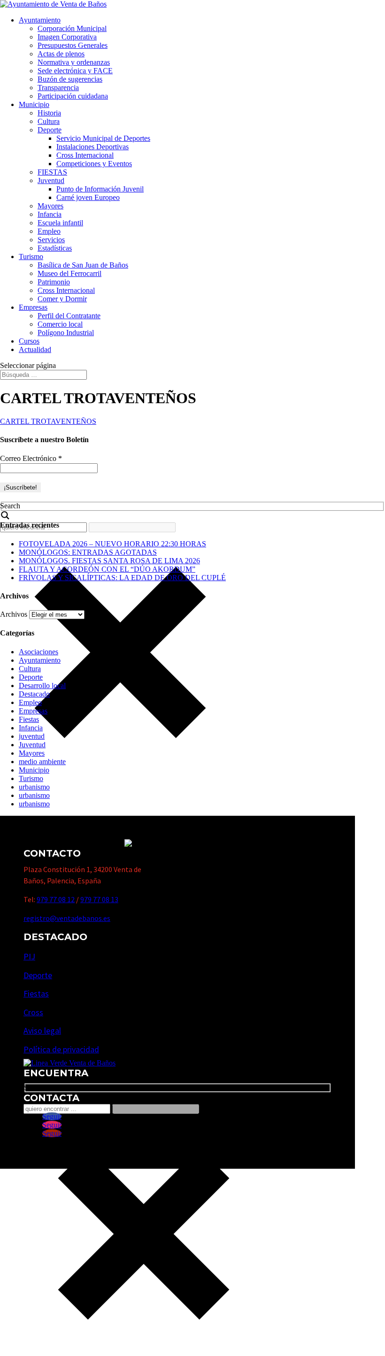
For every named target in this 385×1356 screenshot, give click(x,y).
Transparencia (58, 88)
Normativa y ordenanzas (74, 62)
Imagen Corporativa (67, 37)
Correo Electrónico (31, 458)
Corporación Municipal (72, 28)
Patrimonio (54, 282)
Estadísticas (55, 248)
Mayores (50, 206)
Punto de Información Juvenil (100, 189)
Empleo (49, 231)
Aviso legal (42, 1030)
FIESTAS (52, 172)
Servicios (51, 240)
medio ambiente (42, 762)
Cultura (49, 121)
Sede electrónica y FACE (75, 71)
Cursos (29, 341)
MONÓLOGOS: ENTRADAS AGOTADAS (88, 552)
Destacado (34, 694)
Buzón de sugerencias (70, 79)
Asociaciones (38, 652)
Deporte (50, 130)
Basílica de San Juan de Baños (83, 265)
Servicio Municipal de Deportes (103, 138)
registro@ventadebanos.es (66, 918)
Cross (33, 1012)
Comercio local (60, 324)
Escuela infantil (60, 223)
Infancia (50, 214)
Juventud (51, 180)
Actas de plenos (61, 54)
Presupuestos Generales (73, 45)
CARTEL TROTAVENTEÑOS (48, 421)
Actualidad (35, 349)
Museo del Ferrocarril (69, 273)
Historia (49, 113)
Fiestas (29, 719)
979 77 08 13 (99, 899)
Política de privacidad (61, 1049)
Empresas (33, 307)
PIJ (29, 956)
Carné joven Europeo (88, 197)
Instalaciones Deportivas (92, 147)
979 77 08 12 (56, 899)
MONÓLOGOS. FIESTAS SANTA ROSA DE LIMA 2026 (109, 561)
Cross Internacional (85, 155)
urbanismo (34, 787)
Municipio (34, 104)
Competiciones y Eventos (94, 164)
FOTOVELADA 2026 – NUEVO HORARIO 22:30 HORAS (112, 544)
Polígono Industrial (66, 333)
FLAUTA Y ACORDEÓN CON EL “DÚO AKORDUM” (107, 569)
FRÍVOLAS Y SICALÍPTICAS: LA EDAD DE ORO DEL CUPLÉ (122, 578)
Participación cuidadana (73, 96)
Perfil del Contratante (69, 316)
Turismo (31, 256)
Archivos (13, 614)
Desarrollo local (42, 685)
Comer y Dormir (62, 299)
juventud (32, 736)
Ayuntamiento (40, 20)
